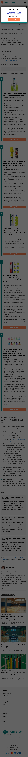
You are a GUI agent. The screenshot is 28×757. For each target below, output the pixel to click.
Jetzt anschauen (14, 20)
